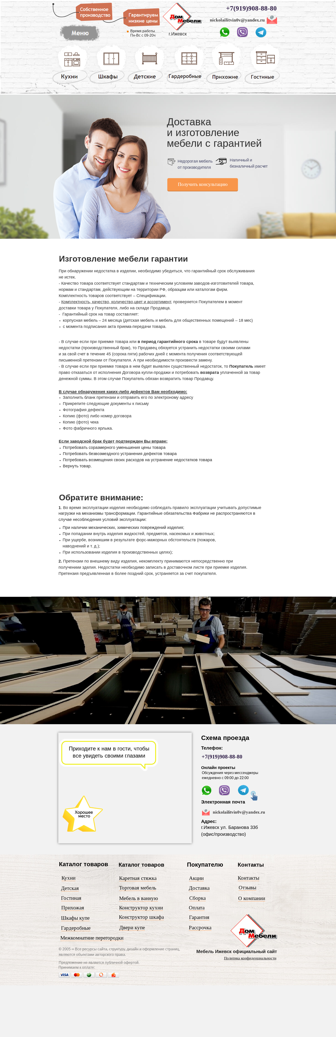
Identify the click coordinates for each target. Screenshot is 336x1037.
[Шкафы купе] (108, 83)
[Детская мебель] (146, 83)
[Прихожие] (224, 83)
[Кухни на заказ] (70, 83)
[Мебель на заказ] (182, 29)
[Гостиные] (262, 84)
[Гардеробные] (185, 83)
